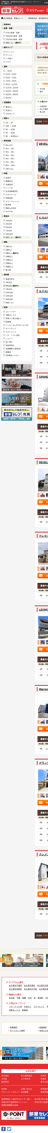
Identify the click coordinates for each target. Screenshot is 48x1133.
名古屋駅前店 (26, 1076)
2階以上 (9, 250)
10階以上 (9, 257)
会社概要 (24, 1092)
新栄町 (40, 998)
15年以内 (9, 296)
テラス (8, 62)
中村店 (43, 1076)
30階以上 (9, 267)
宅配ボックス (11, 315)
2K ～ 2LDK (10, 129)
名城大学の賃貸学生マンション (14, 1102)
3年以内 (9, 282)
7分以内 (9, 231)
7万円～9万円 (11, 81)
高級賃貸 (9, 198)
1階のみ (9, 246)
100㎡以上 (10, 169)
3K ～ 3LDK (10, 133)
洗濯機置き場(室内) (13, 349)
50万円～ (9, 98)
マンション (10, 52)
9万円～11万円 (11, 84)
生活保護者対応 (12, 191)
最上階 (8, 270)
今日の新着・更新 (13, 33)
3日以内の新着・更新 (14, 36)
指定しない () (13, 43)
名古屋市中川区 (30, 989)
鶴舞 (24, 998)
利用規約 (44, 1089)
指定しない (10, 303)
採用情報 (44, 1092)
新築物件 (43, 1027)
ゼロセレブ (10, 114)
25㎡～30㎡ (10, 149)
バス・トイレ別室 (13, 335)
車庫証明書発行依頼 (9, 1105)
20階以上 (9, 263)
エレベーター (11, 312)
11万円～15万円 (12, 88)
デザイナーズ (11, 195)
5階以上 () (12, 253)
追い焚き (9, 342)
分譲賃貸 (9, 185)
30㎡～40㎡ (10, 152)
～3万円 (9, 71)
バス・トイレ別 (15, 1006)
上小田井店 (25, 1079)
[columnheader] (40, 199)
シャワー (9, 339)
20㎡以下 (9, 145)
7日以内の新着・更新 (14, 39)
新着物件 (13, 1027)
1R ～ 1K (9, 123)
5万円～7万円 (11, 78)
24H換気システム (12, 355)
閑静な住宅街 (11, 208)
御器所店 (5, 1082)
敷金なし (9, 107)
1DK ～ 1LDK (11, 126)
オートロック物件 (17, 1030)
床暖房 (8, 352)
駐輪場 (8, 322)
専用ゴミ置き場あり (13, 318)
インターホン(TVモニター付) (17, 325)
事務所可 (9, 181)
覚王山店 (44, 1082)
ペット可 (9, 188)
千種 (18, 998)
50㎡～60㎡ (10, 159)
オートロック (11, 328)
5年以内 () (12, 286)
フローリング (11, 332)
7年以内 (9, 289)
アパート (9, 55)
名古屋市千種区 (15, 985)
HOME (4, 1089)
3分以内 (9, 224)
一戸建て (9, 59)
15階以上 (9, 260)
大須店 (4, 1079)
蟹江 (41, 92)
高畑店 (43, 1079)
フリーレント (39, 1006)
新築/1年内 (10, 279)
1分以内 (9, 221)
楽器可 (8, 178)
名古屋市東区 (29, 985)
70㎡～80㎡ (10, 162)
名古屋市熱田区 (15, 989)
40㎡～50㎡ (10, 155)
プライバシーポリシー (10, 1092)
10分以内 (9, 234)
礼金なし (9, 110)
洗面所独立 (10, 345)
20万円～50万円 (12, 94)
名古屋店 (5, 1076)
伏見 (30, 998)
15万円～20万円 (12, 91)
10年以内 (9, 293)
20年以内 (9, 299)
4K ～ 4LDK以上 (12, 136)
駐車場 (8, 205)
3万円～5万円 (11, 74)
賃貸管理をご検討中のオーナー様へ (16, 1099)
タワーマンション (13, 201)
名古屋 (42, 89)
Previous (38, 176)
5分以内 (9, 227)
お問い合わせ (26, 1089)
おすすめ (9, 211)
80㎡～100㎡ (11, 165)
